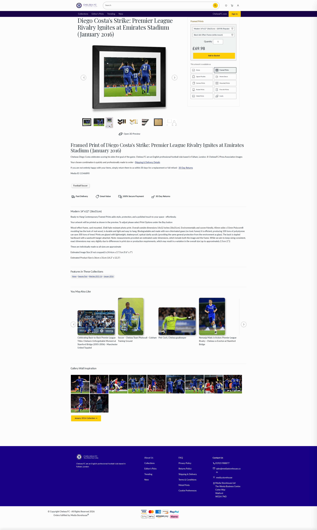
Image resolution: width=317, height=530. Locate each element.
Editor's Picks (98, 14)
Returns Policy (185, 469)
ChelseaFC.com (220, 14)
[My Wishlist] (226, 5)
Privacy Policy (185, 463)
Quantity (208, 42)
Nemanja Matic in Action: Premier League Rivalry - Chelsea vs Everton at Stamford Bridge (217, 341)
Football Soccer (80, 186)
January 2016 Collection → (86, 418)
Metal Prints (184, 485)
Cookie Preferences (188, 491)
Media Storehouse (79, 515)
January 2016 (109, 276)
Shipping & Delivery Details (147, 162)
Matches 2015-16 (95, 276)
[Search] (215, 5)
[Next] (174, 77)
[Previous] (83, 77)
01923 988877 (222, 463)
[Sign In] (238, 5)
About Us (148, 458)
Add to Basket (214, 56)
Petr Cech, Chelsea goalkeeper (172, 338)
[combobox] (158, 5)
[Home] (87, 5)
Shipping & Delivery (188, 474)
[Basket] (232, 5)
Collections (83, 14)
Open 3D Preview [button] (131, 134)
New (121, 14)
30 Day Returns (186, 168)
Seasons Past (82, 276)
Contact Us (218, 458)
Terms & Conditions (187, 480)
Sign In (235, 14)
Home (74, 276)
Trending (111, 14)
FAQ (181, 458)
